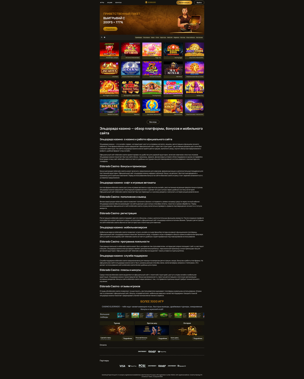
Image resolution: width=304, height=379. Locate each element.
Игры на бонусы (190, 37)
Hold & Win (170, 37)
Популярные (146, 37)
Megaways (176, 37)
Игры (102, 2)
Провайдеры (138, 37)
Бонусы (118, 2)
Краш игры (163, 37)
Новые (152, 37)
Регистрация (184, 3)
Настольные (199, 37)
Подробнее (110, 29)
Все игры (182, 37)
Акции (109, 2)
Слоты (157, 37)
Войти (199, 3)
